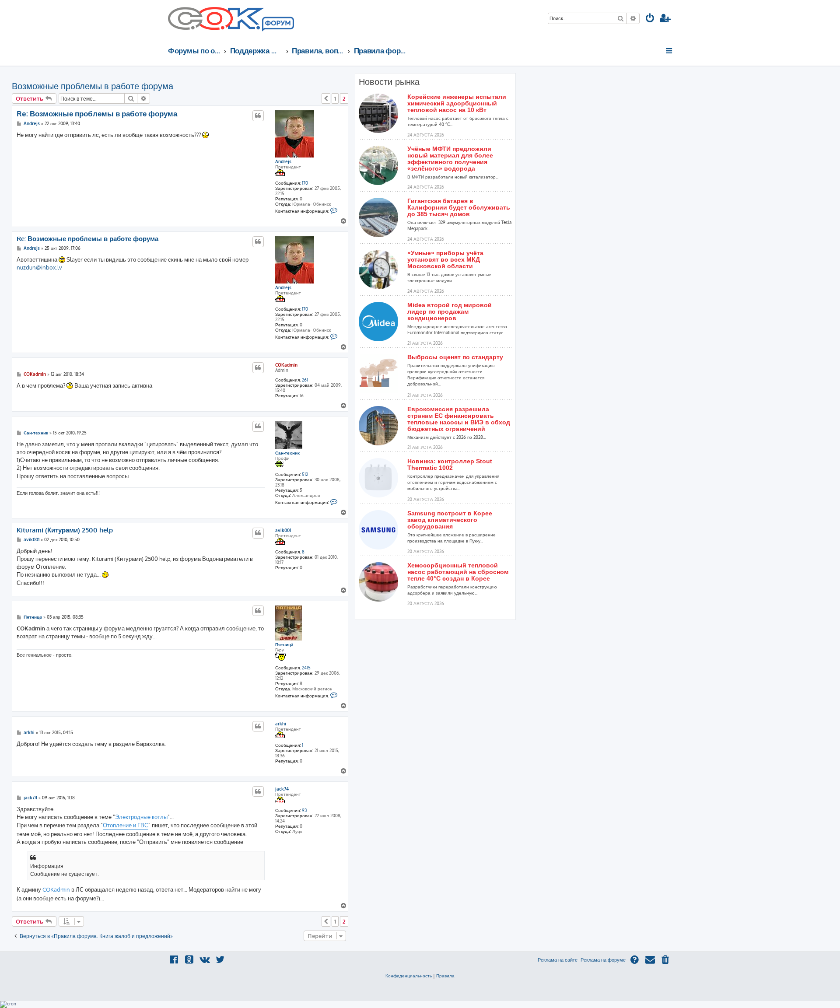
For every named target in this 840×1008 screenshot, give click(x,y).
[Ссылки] (669, 51)
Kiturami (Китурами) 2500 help (65, 530)
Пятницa (284, 644)
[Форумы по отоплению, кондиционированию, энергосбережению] (277, 24)
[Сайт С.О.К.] (231, 18)
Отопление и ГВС (125, 825)
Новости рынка (389, 82)
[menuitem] (650, 19)
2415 (306, 667)
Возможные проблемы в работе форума (92, 85)
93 (304, 810)
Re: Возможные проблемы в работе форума (97, 113)
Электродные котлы (141, 816)
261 (305, 379)
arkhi (280, 723)
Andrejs (283, 161)
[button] (326, 98)
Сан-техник (287, 452)
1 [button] (335, 98)
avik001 (283, 530)
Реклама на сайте (558, 960)
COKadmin (286, 365)
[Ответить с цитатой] (258, 115)
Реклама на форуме (603, 960)
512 (305, 474)
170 (305, 183)
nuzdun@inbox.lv (39, 267)
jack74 (282, 788)
